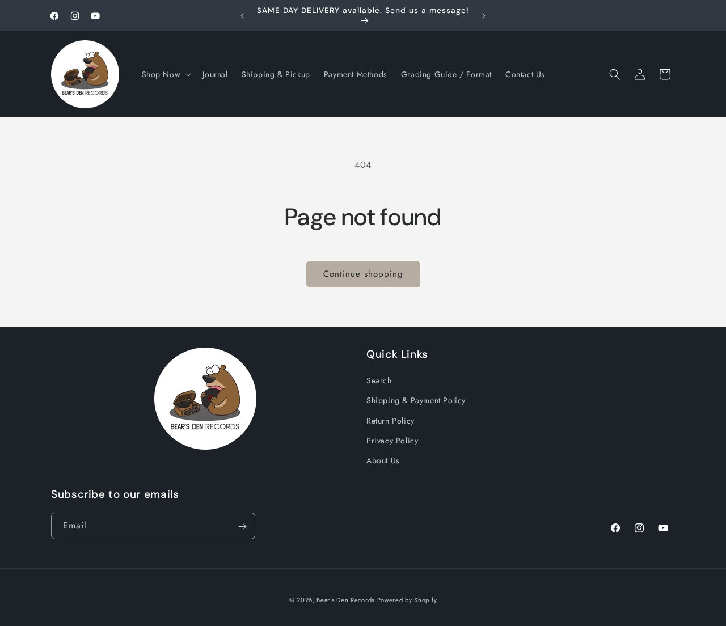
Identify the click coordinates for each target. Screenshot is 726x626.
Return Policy (390, 420)
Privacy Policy (392, 440)
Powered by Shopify (407, 599)
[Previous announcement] (242, 16)
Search (379, 380)
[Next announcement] (483, 16)
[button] (165, 74)
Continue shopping (363, 274)
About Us (383, 460)
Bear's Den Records (345, 599)
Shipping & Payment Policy (416, 401)
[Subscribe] (242, 526)
